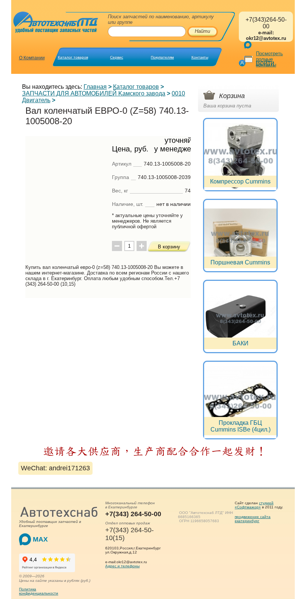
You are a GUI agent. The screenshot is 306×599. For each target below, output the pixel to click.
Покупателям (162, 57)
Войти (265, 63)
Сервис (116, 57)
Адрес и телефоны (122, 566)
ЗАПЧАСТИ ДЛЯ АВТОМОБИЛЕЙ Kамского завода (93, 93)
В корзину (169, 247)
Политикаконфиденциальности (38, 591)
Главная (95, 87)
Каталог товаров (73, 57)
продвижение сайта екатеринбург (253, 519)
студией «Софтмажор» (254, 505)
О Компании (32, 57)
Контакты (199, 57)
